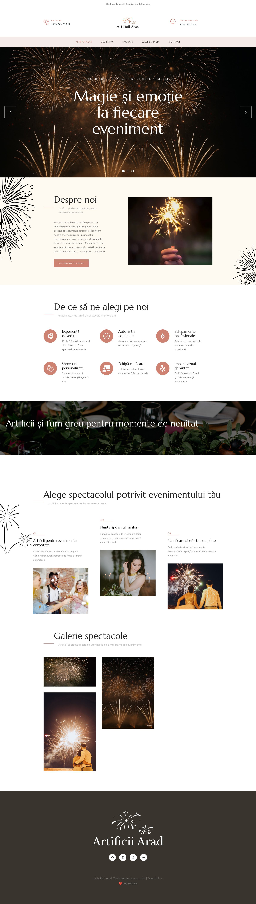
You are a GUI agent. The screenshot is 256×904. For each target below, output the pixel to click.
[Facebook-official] (112, 857)
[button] (71, 263)
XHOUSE (131, 883)
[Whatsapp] (133, 857)
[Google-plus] (143, 857)
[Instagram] (122, 857)
